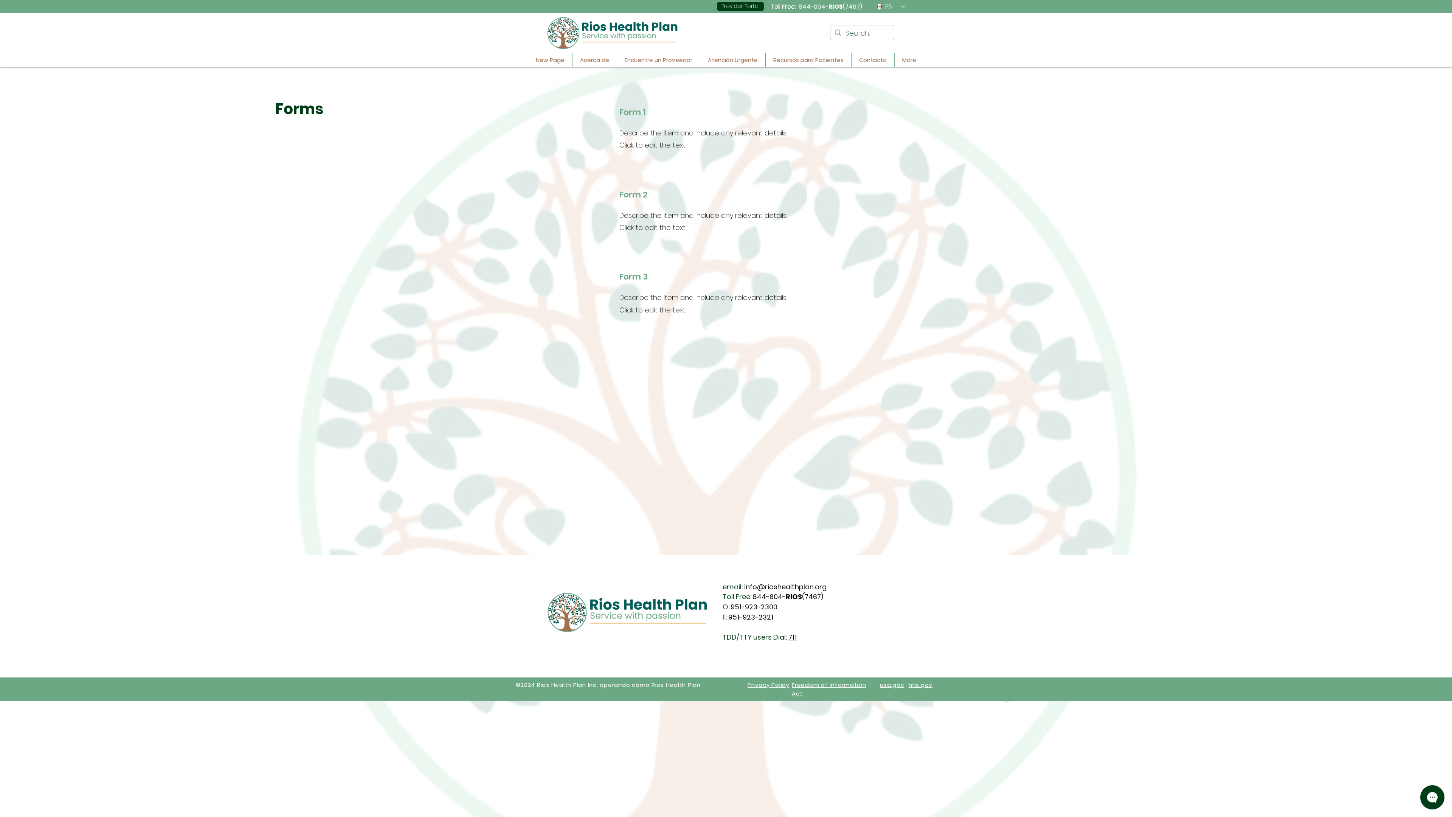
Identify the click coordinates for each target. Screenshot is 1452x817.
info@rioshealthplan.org (785, 587)
